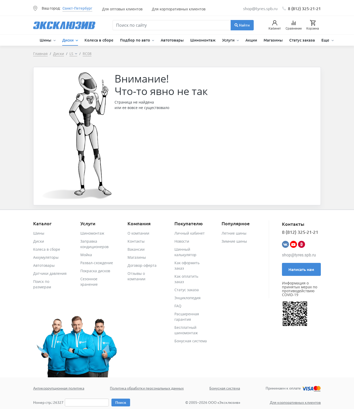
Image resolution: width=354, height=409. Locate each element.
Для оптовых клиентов (122, 8)
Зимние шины (234, 241)
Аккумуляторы (46, 257)
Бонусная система (190, 340)
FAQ (177, 305)
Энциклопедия (187, 297)
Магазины (273, 40)
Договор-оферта (142, 265)
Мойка (86, 254)
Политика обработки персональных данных (147, 388)
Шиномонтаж (203, 40)
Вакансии (136, 249)
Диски (38, 241)
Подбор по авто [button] (135, 40)
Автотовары (172, 40)
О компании (138, 233)
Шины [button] (46, 40)
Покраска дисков (95, 270)
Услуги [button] (229, 40)
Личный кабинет (189, 233)
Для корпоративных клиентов (179, 8)
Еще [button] (325, 40)
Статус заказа (302, 40)
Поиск (120, 402)
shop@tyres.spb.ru (299, 255)
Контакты (136, 241)
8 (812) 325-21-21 (304, 8)
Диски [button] (68, 40)
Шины (38, 233)
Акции (251, 40)
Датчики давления (50, 273)
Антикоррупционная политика (58, 388)
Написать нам (301, 269)
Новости (181, 241)
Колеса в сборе (99, 40)
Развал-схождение (96, 262)
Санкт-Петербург (77, 8)
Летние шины (234, 233)
